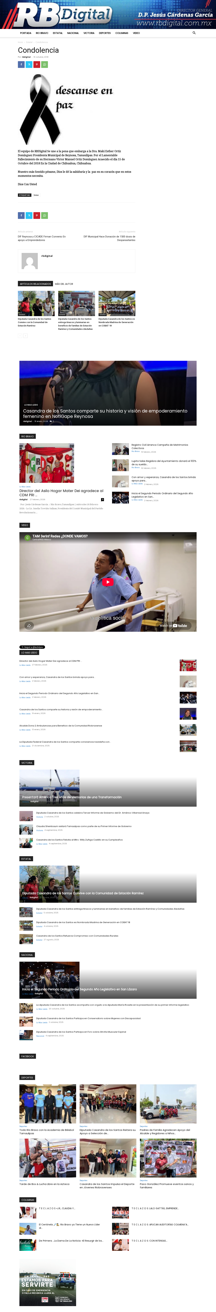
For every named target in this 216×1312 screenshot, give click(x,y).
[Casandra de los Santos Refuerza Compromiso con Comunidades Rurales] (26, 939)
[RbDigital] (108, 14)
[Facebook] (21, 64)
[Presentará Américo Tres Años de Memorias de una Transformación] (108, 788)
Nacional (73, 33)
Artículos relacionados (35, 284)
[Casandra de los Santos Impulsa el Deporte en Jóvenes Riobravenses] (108, 1158)
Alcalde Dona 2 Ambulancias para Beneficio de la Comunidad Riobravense (60, 725)
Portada (25, 33)
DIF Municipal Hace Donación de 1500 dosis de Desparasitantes (109, 238)
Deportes (105, 33)
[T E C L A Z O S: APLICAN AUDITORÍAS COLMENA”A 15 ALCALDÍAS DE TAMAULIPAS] (120, 1229)
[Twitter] (29, 64)
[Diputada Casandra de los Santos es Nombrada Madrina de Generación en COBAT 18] (117, 303)
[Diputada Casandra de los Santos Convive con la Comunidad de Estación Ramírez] (36, 303)
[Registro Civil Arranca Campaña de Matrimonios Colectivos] (120, 449)
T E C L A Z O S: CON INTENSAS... (149, 1240)
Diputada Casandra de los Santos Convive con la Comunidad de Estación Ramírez (34, 322)
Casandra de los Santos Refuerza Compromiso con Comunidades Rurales (77, 935)
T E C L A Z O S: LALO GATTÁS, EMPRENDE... (155, 1208)
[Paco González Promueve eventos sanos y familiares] (168, 1158)
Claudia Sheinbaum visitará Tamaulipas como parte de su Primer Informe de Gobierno (84, 826)
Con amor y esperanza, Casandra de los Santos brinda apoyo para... (57, 677)
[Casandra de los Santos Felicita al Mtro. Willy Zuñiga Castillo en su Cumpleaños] (26, 843)
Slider (36, 195)
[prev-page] (20, 336)
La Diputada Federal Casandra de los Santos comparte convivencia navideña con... (65, 741)
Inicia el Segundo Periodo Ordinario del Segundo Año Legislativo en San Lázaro (79, 989)
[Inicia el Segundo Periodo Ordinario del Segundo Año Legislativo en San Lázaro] (120, 498)
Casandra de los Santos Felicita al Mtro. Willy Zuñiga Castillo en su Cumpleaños (79, 839)
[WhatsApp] (44, 64)
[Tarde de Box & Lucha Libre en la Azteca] (47, 1158)
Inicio (20, 42)
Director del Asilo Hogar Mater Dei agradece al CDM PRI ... (61, 492)
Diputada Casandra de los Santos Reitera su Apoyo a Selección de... (108, 1131)
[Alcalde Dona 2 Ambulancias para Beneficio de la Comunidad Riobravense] (188, 730)
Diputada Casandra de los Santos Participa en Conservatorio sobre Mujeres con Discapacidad (88, 1018)
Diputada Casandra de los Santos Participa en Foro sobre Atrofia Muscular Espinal (81, 1031)
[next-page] (25, 336)
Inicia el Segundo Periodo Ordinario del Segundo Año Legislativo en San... (59, 693)
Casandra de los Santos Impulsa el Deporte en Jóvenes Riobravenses (107, 1185)
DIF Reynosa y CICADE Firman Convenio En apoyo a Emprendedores (42, 238)
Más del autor (64, 284)
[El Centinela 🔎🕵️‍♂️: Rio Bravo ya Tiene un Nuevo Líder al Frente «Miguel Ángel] (27, 1229)
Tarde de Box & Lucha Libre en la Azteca (44, 1184)
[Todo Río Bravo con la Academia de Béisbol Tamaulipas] (47, 1103)
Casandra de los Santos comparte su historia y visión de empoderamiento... (61, 709)
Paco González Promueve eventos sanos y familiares (167, 1185)
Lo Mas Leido (31, 405)
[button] (194, 33)
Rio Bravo (42, 33)
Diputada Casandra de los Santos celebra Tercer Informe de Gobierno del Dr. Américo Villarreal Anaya (92, 812)
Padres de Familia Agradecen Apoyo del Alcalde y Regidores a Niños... (165, 1131)
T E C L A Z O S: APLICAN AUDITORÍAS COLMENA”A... (160, 1224)
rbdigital (26, 57)
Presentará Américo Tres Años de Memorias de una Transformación (72, 797)
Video (136, 33)
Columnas (121, 33)
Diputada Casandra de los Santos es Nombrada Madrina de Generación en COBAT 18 (117, 322)
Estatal (58, 33)
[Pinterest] (36, 64)
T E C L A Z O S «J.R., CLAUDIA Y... (57, 1208)
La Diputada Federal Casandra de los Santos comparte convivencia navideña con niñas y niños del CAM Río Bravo (97, 413)
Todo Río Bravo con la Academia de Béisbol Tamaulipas (46, 1131)
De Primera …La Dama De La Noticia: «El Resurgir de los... (71, 1240)
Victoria (89, 33)
